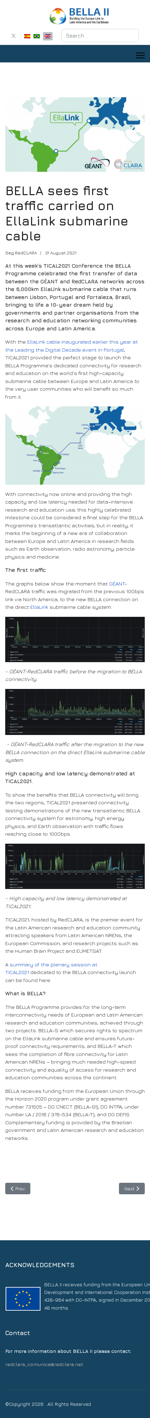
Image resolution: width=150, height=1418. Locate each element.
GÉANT (117, 584)
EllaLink (39, 607)
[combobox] (100, 35)
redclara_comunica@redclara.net (44, 1364)
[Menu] (140, 55)
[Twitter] (13, 36)
